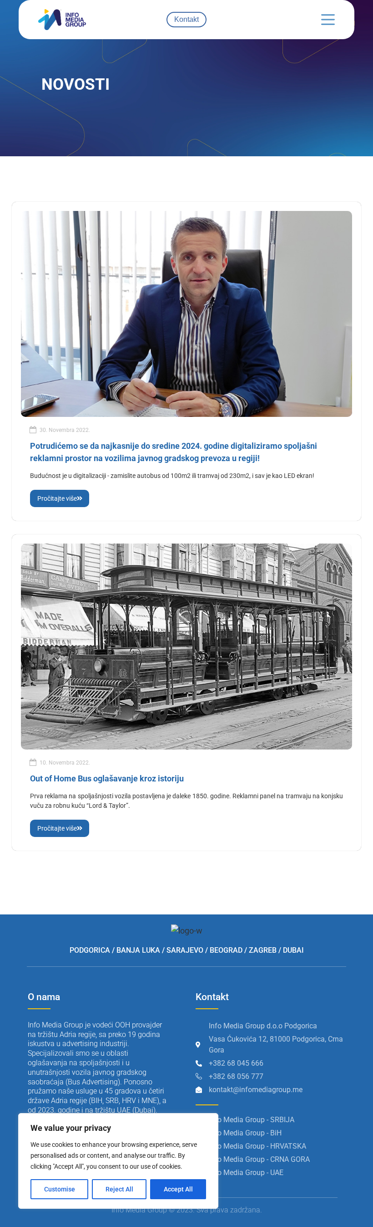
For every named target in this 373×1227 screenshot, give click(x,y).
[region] (118, 1161)
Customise (59, 1189)
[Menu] (328, 19)
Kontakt (186, 19)
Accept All (178, 1189)
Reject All (119, 1189)
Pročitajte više (57, 498)
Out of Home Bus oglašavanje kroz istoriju (107, 778)
